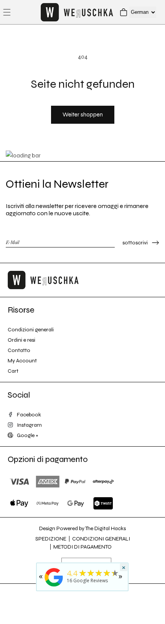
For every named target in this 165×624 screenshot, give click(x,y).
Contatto (19, 350)
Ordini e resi (21, 340)
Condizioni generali (31, 329)
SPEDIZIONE (50, 539)
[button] (7, 12)
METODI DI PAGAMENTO (82, 547)
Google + (27, 435)
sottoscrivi (135, 242)
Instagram (29, 425)
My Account (22, 360)
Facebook (29, 414)
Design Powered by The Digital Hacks (82, 528)
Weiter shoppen (83, 114)
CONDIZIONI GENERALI (101, 539)
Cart (13, 371)
